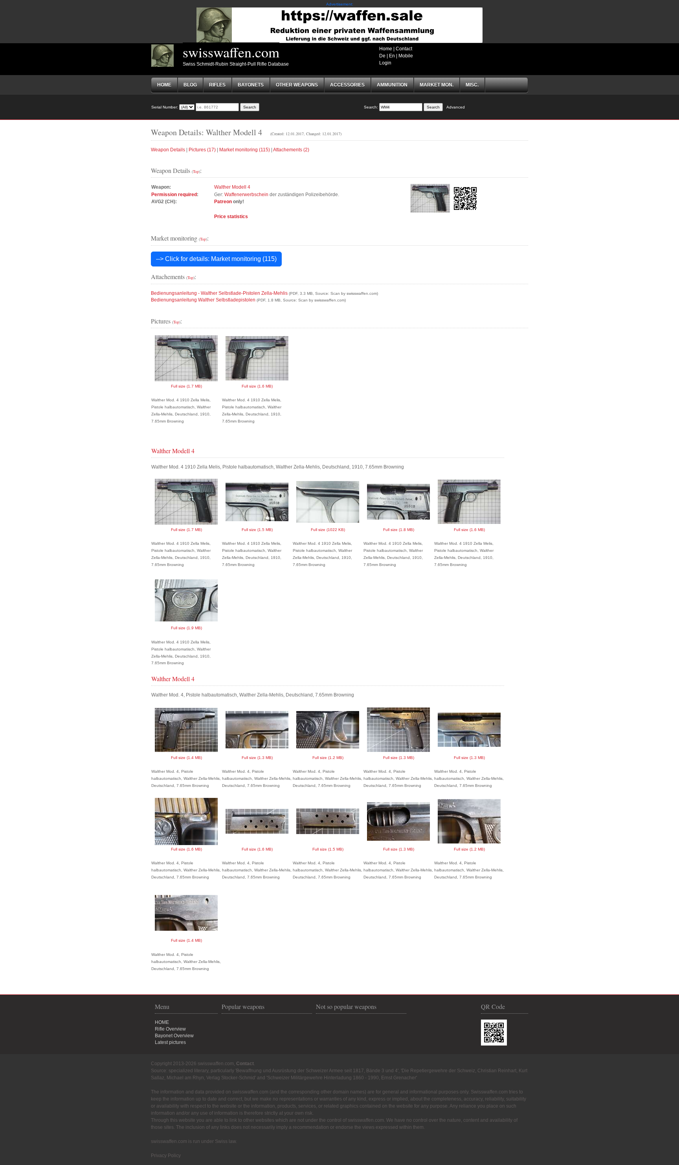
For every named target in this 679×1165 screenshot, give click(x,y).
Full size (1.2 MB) (327, 757)
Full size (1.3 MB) (257, 757)
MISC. (472, 85)
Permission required (174, 194)
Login (385, 63)
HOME (162, 1022)
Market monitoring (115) (244, 150)
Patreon (223, 201)
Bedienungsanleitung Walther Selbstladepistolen (203, 300)
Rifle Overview (170, 1029)
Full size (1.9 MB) (186, 628)
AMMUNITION (392, 85)
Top (196, 171)
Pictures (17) (202, 150)
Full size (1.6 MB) (257, 386)
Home (385, 48)
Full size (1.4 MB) (186, 757)
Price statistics (231, 216)
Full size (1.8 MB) (398, 529)
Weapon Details (168, 150)
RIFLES (217, 85)
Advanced (455, 107)
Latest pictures (170, 1042)
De (382, 56)
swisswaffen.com (231, 51)
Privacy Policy (166, 1155)
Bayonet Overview (174, 1035)
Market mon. (436, 85)
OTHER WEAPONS (297, 85)
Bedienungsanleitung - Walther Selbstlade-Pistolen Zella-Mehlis (219, 293)
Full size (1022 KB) (328, 529)
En (392, 56)
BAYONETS (251, 85)
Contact (404, 48)
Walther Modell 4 (232, 187)
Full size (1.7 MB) (186, 386)
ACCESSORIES (347, 85)
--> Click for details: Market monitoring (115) (216, 258)
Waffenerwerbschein (246, 194)
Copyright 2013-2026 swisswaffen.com (192, 1063)
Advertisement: (339, 4)
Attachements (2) (291, 150)
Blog (190, 85)
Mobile (405, 56)
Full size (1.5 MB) (257, 529)
